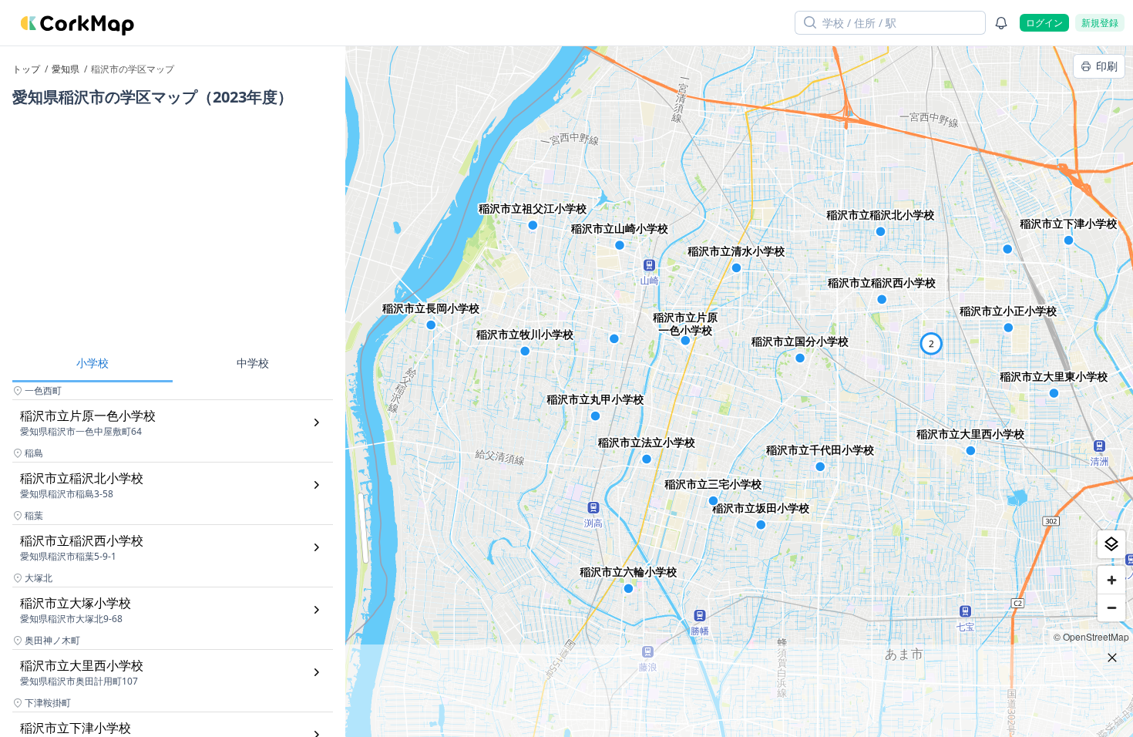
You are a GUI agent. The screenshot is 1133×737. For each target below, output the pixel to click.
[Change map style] (1111, 544)
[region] (739, 391)
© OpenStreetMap (1091, 636)
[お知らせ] (1001, 23)
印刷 (1107, 66)
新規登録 (1099, 22)
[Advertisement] (172, 230)
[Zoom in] (1111, 580)
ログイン (1044, 22)
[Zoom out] (1111, 607)
